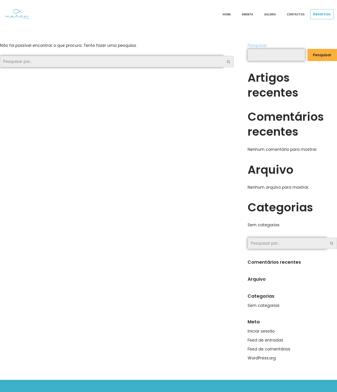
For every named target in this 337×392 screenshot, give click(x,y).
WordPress (52, 386)
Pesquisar (257, 45)
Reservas (322, 14)
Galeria (270, 14)
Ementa (247, 14)
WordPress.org (262, 358)
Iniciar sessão (261, 331)
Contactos (296, 14)
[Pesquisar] (229, 61)
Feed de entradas (265, 340)
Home (227, 14)
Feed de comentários (269, 349)
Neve (8, 386)
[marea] (18, 14)
